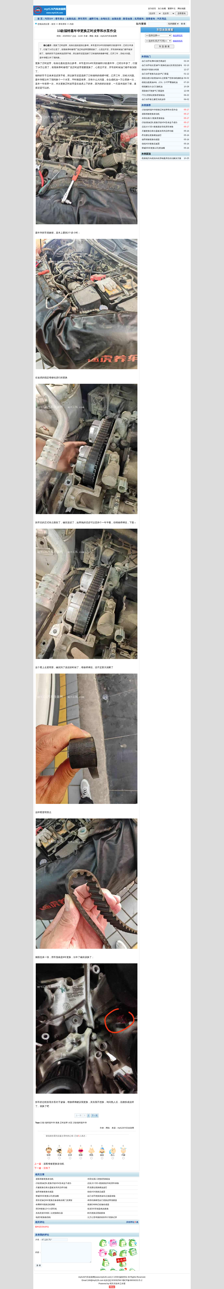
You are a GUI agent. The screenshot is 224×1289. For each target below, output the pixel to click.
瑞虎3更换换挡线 (43, 1217)
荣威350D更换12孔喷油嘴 (47, 1196)
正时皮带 (64, 1123)
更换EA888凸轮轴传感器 (98, 1204)
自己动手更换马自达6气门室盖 (155, 74)
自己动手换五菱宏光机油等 (153, 99)
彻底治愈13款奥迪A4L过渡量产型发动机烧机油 (162, 78)
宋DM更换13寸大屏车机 (46, 1209)
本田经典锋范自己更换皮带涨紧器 (102, 1200)
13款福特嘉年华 (80, 1123)
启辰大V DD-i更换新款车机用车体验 (103, 1183)
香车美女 (59, 18)
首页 (53, 24)
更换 (57, 1123)
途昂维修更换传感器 (44, 1192)
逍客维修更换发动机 (53, 1163)
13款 (42, 1123)
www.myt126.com (103, 1277)
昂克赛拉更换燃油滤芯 (97, 1187)
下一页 (95, 1115)
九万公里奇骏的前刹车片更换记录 (102, 1217)
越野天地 (93, 18)
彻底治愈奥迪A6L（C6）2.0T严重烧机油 (160, 82)
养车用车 (82, 18)
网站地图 (181, 8)
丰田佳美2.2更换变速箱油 (98, 1179)
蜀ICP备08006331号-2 (132, 1280)
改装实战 (71, 18)
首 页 (40, 18)
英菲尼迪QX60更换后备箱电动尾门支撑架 (54, 1200)
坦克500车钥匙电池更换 (98, 1209)
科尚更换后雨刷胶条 (96, 1213)
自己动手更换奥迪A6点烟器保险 (101, 1196)
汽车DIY (49, 18)
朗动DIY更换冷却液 (150, 69)
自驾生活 (105, 18)
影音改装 (127, 18)
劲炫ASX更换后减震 (96, 1192)
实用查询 (139, 18)
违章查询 (150, 18)
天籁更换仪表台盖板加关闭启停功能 (51, 1187)
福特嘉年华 (50, 1123)
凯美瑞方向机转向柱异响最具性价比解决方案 (161, 158)
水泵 (70, 1123)
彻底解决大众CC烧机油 (152, 86)
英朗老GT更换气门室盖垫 (153, 91)
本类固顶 (146, 153)
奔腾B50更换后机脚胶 (45, 1204)
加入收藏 (162, 8)
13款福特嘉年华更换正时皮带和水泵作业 (160, 110)
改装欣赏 (116, 18)
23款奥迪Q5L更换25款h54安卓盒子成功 (53, 1183)
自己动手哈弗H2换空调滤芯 (154, 61)
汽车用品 (161, 18)
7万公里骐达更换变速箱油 (153, 95)
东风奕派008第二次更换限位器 (49, 1213)
